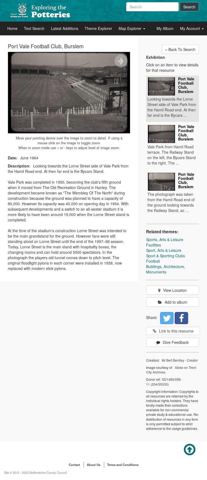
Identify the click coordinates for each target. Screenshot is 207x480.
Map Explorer (131, 28)
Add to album (176, 302)
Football (153, 261)
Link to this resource (176, 331)
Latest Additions (64, 28)
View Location (175, 290)
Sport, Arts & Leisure (163, 250)
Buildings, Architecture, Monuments (165, 269)
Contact (74, 464)
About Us (93, 464)
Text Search (34, 28)
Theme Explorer (98, 28)
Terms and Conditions (123, 464)
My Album (165, 28)
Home (12, 28)
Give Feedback (176, 342)
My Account (190, 28)
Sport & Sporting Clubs (165, 255)
